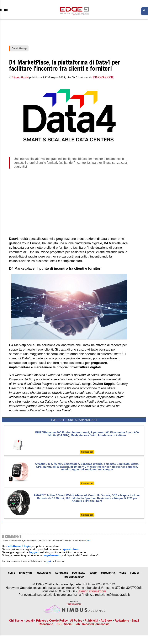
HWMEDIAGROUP (74, 577)
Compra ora (87, 452)
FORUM (134, 573)
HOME (11, 573)
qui (49, 561)
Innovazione (103, 77)
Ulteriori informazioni (91, 591)
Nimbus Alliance (74, 604)
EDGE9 (93, 573)
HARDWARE (25, 573)
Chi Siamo (16, 620)
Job (77, 624)
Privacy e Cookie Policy (52, 620)
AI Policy (76, 620)
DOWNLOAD (78, 573)
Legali (29, 620)
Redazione (122, 620)
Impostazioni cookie (95, 624)
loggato (34, 552)
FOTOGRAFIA (108, 573)
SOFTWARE (61, 573)
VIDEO (122, 573)
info (88, 540)
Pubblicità (91, 620)
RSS (58, 624)
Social (68, 624)
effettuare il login (19, 546)
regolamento (52, 555)
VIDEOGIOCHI (43, 573)
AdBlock (106, 620)
